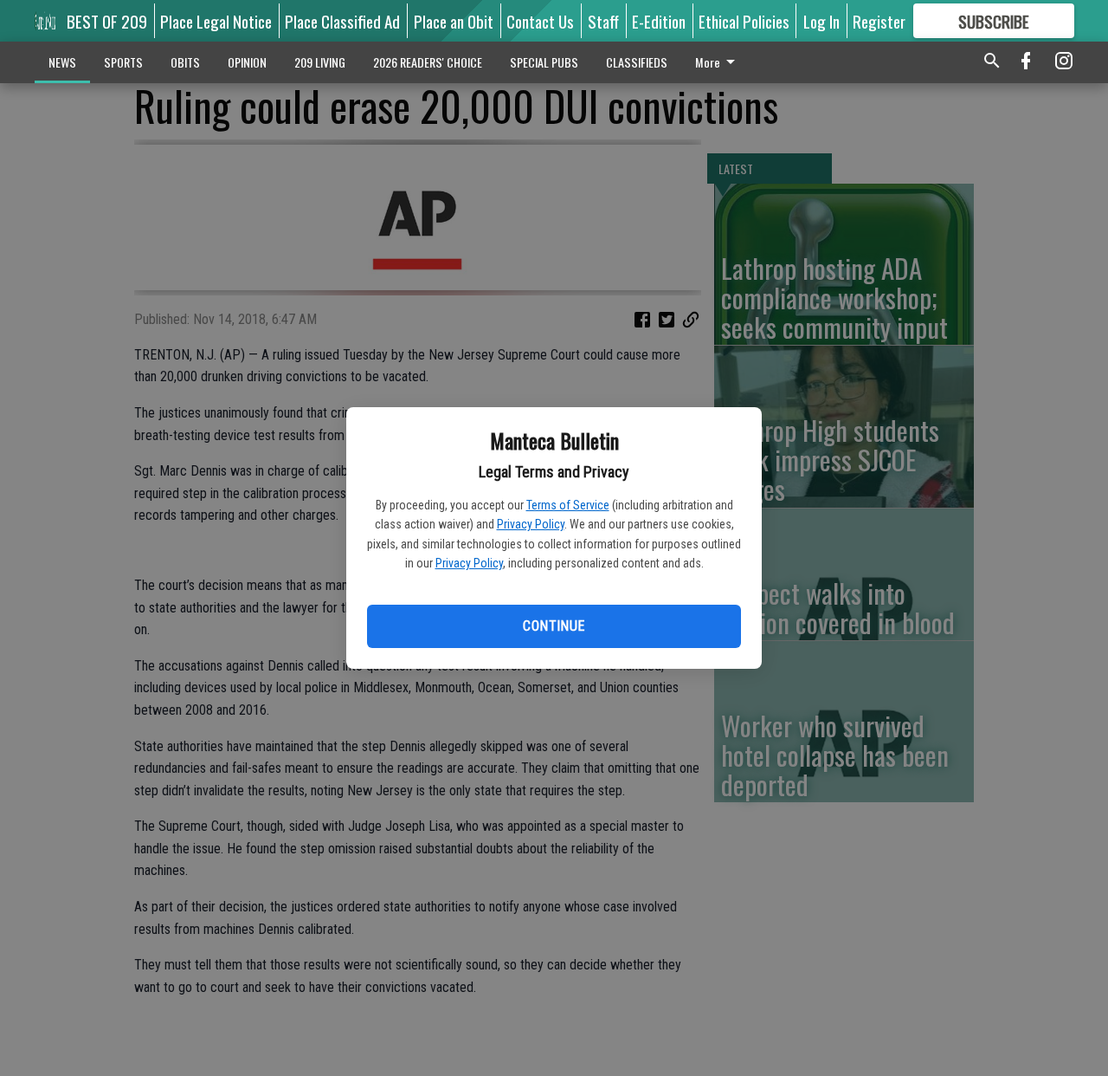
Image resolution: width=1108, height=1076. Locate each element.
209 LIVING (319, 62)
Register (879, 21)
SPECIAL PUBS (544, 62)
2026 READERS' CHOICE (427, 62)
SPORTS (123, 62)
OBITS (185, 62)
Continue (553, 626)
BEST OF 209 (107, 21)
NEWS (62, 62)
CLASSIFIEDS (636, 62)
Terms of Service (567, 505)
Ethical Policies (744, 21)
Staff (603, 21)
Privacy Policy (530, 524)
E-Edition (659, 21)
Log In (821, 21)
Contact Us (540, 21)
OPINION (247, 62)
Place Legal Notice (216, 21)
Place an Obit (453, 21)
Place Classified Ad (342, 21)
